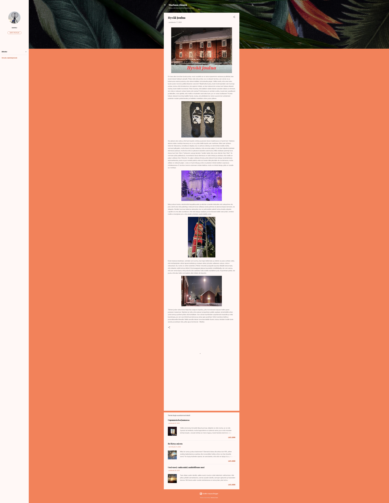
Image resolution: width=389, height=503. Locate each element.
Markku (14, 28)
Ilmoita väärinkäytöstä (9, 58)
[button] (234, 17)
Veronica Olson (214, 497)
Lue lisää (231, 437)
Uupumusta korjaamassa (178, 420)
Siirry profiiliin (14, 32)
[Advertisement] (247, 43)
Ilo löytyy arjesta (175, 444)
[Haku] (253, 5)
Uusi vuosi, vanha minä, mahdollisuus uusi (186, 467)
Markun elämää (178, 4)
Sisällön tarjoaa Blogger (210, 494)
